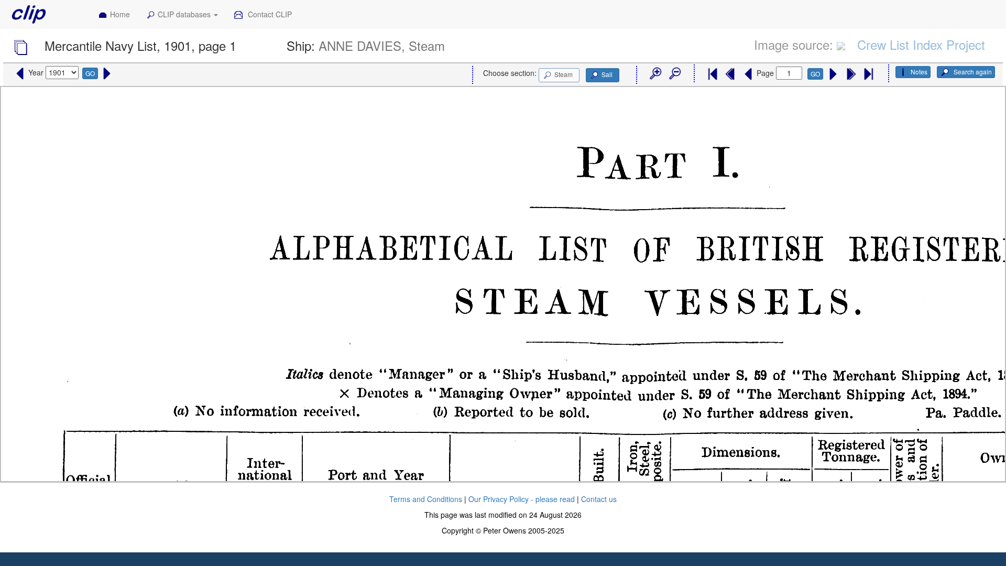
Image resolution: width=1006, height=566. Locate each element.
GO (90, 73)
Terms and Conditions (425, 499)
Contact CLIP (269, 14)
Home (120, 14)
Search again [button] (972, 71)
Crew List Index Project (921, 44)
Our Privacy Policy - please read (521, 499)
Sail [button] (607, 74)
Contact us (599, 499)
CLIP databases (185, 14)
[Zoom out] (674, 74)
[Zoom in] (655, 74)
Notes (919, 71)
